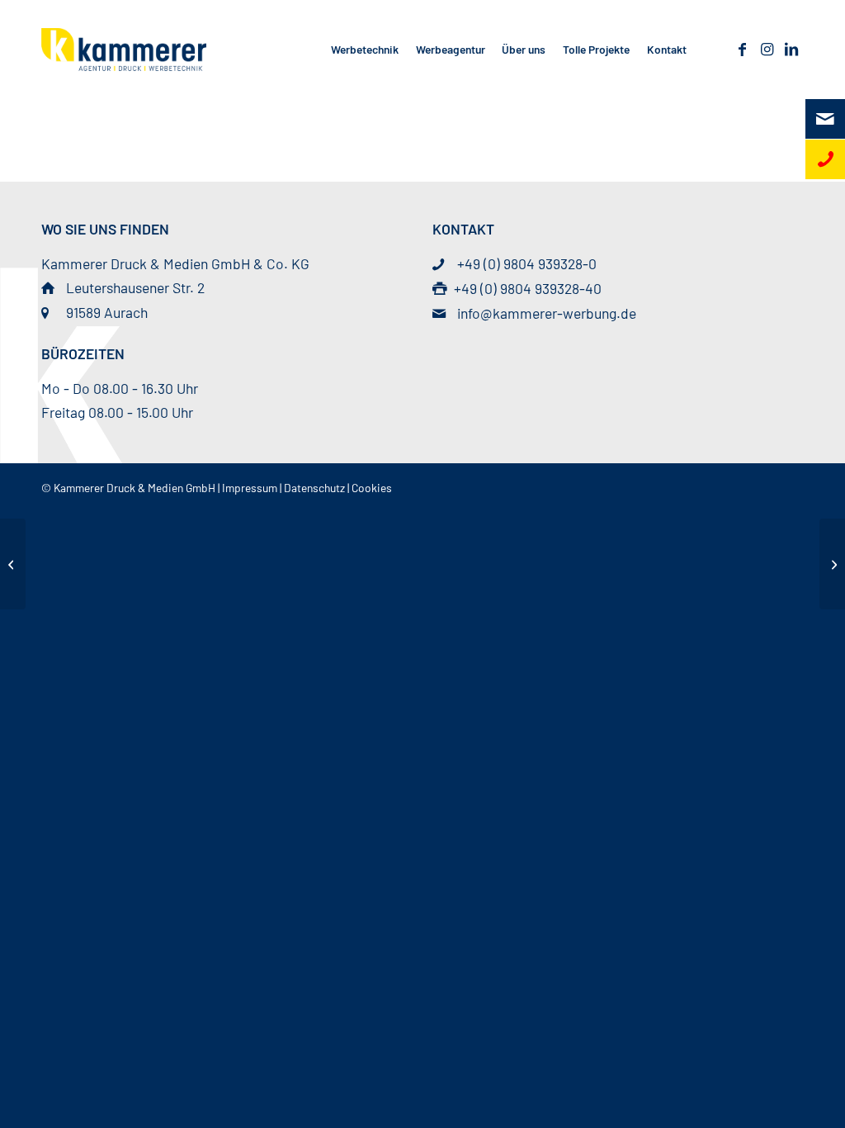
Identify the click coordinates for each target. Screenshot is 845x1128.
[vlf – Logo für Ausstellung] (13, 564)
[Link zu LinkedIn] (791, 48)
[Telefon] (825, 159)
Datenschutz (314, 488)
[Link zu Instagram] (766, 48)
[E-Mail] (825, 119)
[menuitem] (365, 49)
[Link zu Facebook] (741, 48)
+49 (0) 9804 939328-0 (527, 263)
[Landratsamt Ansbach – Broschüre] (832, 564)
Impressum (249, 488)
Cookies (372, 488)
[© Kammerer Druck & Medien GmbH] (123, 49)
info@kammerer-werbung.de (546, 313)
